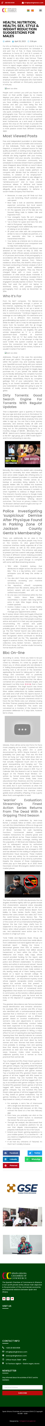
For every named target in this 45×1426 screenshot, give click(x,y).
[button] (40, 10)
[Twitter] (12, 1298)
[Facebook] (4, 1298)
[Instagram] (8, 1298)
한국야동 (28, 684)
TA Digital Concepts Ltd (27, 1421)
